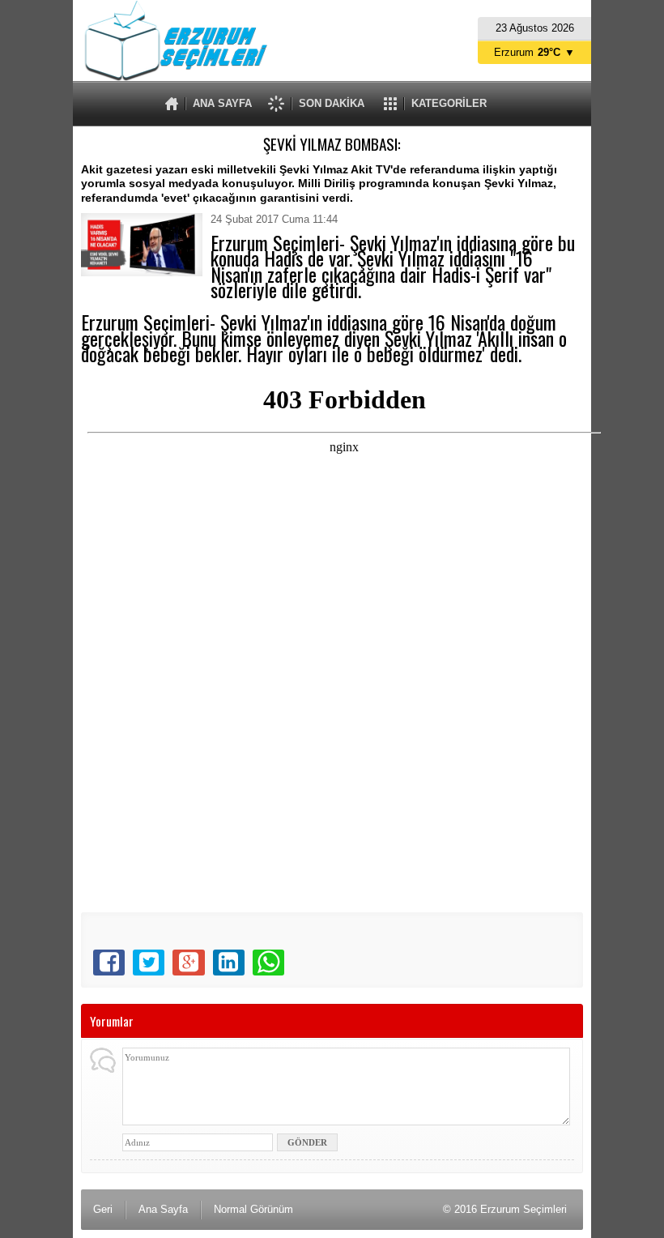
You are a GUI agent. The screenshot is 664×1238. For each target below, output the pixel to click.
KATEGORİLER (449, 103)
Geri (103, 1209)
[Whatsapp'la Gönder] (268, 962)
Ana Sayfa (163, 1209)
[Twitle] (148, 962)
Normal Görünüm (253, 1209)
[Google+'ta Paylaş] (188, 962)
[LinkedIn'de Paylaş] (229, 962)
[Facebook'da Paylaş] (109, 962)
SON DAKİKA (331, 103)
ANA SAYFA (222, 103)
